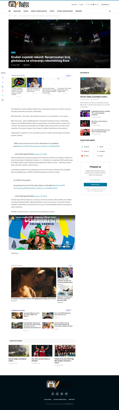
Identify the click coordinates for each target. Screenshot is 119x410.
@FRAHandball (28, 188)
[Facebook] (2, 77)
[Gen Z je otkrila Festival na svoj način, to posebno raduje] (85, 132)
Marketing (74, 4)
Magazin (79, 11)
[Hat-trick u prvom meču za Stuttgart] (42, 351)
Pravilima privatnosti (97, 191)
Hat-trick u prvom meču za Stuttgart (41, 360)
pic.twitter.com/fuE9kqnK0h (49, 146)
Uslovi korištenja (60, 399)
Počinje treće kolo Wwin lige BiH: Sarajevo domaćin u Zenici (64, 361)
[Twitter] (2, 82)
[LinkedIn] (2, 86)
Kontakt (81, 4)
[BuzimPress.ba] (19, 4)
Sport (52, 11)
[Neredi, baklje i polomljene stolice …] (19, 351)
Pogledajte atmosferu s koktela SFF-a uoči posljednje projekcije (100, 112)
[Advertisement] (59, 38)
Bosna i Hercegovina (65, 11)
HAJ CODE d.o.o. (69, 404)
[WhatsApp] (2, 95)
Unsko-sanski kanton (39, 11)
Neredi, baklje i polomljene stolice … (17, 360)
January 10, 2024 (40, 154)
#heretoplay (33, 146)
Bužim (26, 11)
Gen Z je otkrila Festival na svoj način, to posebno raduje (100, 130)
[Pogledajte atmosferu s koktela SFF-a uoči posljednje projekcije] (85, 113)
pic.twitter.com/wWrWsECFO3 (46, 188)
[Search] (109, 11)
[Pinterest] (2, 91)
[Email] (2, 100)
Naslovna (17, 11)
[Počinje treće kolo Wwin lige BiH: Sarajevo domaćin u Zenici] (65, 351)
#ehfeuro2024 (23, 146)
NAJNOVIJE (105, 4)
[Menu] (10, 11)
